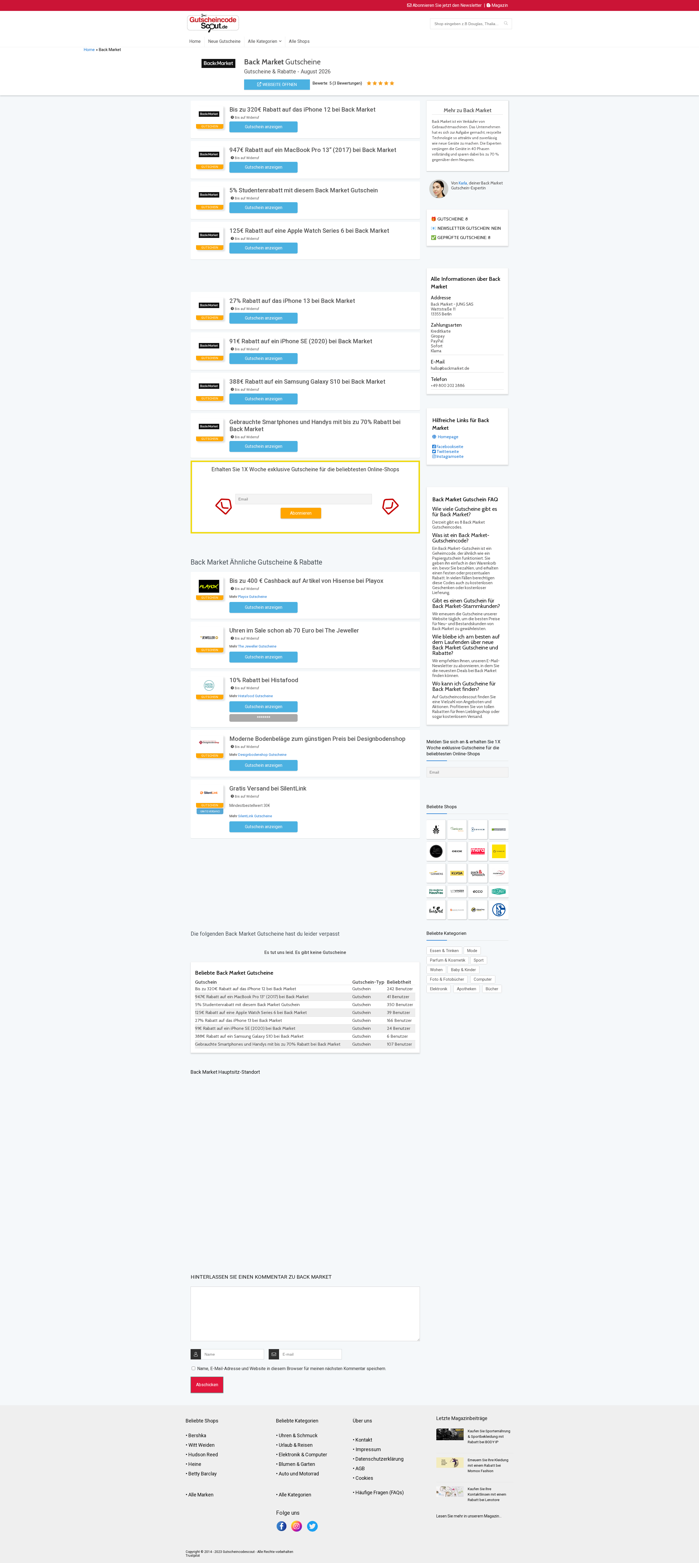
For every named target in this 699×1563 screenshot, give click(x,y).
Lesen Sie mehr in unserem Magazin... (469, 1516)
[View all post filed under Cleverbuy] (477, 909)
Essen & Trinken (444, 950)
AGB (360, 1468)
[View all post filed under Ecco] (477, 891)
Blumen (287, 1464)
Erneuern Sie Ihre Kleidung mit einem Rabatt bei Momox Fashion (488, 1465)
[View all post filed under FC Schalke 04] (498, 909)
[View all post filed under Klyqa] (457, 873)
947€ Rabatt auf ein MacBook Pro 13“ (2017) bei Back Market (312, 150)
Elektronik (438, 988)
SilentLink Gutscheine (255, 816)
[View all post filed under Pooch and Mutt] (436, 909)
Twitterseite (447, 451)
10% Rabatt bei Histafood (263, 680)
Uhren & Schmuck (298, 1435)
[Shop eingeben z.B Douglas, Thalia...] (506, 23)
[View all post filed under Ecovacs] (477, 829)
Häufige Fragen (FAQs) (380, 1492)
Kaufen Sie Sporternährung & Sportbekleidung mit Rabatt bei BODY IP (489, 1436)
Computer (483, 979)
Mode (472, 950)
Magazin (499, 5)
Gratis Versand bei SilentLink (267, 788)
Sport (479, 960)
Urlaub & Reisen (296, 1445)
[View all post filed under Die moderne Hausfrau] (436, 891)
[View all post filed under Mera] (477, 851)
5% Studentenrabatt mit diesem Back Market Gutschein (303, 190)
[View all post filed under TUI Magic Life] (498, 851)
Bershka (197, 1435)
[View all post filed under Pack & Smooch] (477, 873)
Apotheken (466, 988)
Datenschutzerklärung (380, 1459)
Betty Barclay (202, 1474)
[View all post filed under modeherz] (498, 873)
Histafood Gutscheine (255, 696)
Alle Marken (201, 1495)
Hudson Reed (203, 1454)
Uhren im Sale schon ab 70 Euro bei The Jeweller (294, 630)
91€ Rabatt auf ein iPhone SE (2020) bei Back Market (300, 341)
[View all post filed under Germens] (436, 873)
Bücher (492, 988)
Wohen (436, 969)
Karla (463, 183)
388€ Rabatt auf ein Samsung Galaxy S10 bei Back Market (307, 381)
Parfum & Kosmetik (447, 960)
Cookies (364, 1478)
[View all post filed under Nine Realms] (436, 829)
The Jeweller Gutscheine (257, 646)
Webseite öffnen (279, 84)
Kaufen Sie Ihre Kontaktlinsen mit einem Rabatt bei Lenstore (487, 1494)
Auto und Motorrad (299, 1474)
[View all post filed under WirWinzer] (457, 891)
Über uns (362, 1421)
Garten (308, 1464)
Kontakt (364, 1440)
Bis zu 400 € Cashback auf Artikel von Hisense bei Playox (306, 580)
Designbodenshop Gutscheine (262, 755)
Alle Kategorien (262, 41)
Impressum (368, 1449)
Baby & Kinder (463, 969)
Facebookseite (449, 446)
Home (195, 41)
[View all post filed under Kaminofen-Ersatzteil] (457, 909)
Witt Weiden (201, 1445)
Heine (194, 1464)
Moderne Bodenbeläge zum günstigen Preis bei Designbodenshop (317, 738)
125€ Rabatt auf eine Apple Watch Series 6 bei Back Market (309, 230)
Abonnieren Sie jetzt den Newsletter (446, 5)
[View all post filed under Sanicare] (457, 829)
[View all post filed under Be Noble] (436, 851)
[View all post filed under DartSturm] (498, 829)
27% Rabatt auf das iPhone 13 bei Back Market (292, 300)
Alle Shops (299, 41)
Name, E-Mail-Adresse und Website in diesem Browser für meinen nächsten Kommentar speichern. (291, 1368)
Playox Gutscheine (252, 597)
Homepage (447, 436)
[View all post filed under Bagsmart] (498, 891)
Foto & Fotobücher (447, 979)
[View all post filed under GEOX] (457, 851)
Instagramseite (450, 456)
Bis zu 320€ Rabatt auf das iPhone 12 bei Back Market (302, 109)
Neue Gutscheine (224, 41)
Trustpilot (193, 1556)
